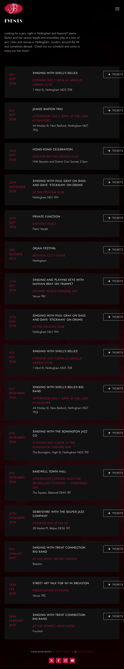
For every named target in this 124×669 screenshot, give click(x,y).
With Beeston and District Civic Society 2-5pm (60, 161)
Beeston (38, 564)
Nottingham (39, 260)
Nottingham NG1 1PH (46, 197)
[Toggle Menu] (117, 8)
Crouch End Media (85, 651)
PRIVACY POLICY (63, 651)
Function (38, 631)
